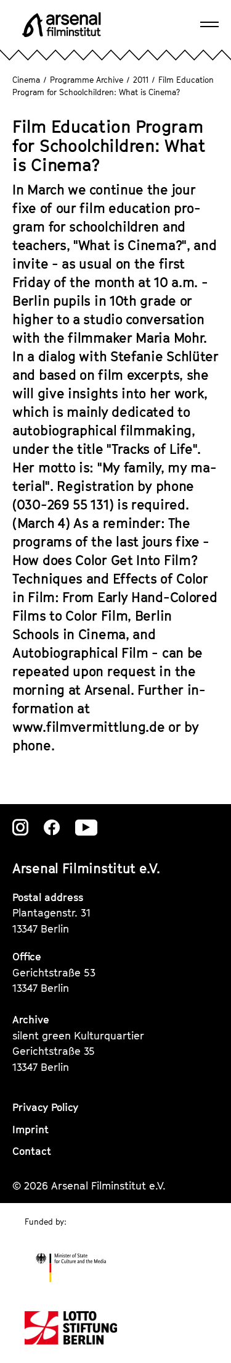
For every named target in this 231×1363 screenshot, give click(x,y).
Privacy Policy (45, 1107)
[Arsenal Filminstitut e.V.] (61, 24)
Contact (31, 1151)
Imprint (30, 1129)
